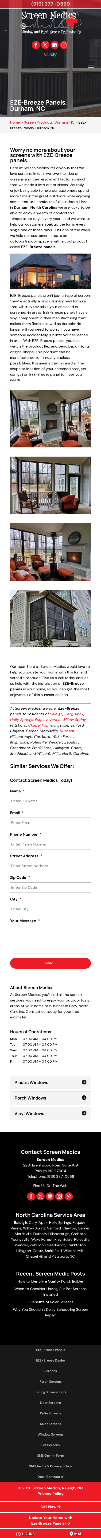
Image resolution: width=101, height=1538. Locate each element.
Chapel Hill (37, 725)
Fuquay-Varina (47, 719)
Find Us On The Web (50, 1185)
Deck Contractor (51, 1477)
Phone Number (26, 834)
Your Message (25, 921)
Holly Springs (21, 719)
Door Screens (50, 1403)
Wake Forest (42, 1239)
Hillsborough (59, 1233)
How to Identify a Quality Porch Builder (51, 1281)
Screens (50, 1371)
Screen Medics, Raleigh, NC (57, 1488)
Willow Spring (74, 719)
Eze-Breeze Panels (50, 1350)
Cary (68, 714)
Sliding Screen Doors (50, 1392)
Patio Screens (50, 1413)
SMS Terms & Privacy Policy (50, 1466)
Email (16, 812)
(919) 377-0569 (50, 3)
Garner (84, 1228)
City (16, 899)
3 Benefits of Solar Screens (50, 1301)
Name (17, 791)
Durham (40, 1233)
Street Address (26, 856)
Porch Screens (50, 1381)
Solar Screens (50, 1424)
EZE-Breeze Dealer (50, 1360)
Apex (78, 714)
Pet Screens (50, 1445)
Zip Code (20, 877)
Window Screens (50, 1434)
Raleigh (56, 714)
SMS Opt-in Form (50, 1455)
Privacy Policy (51, 1493)
